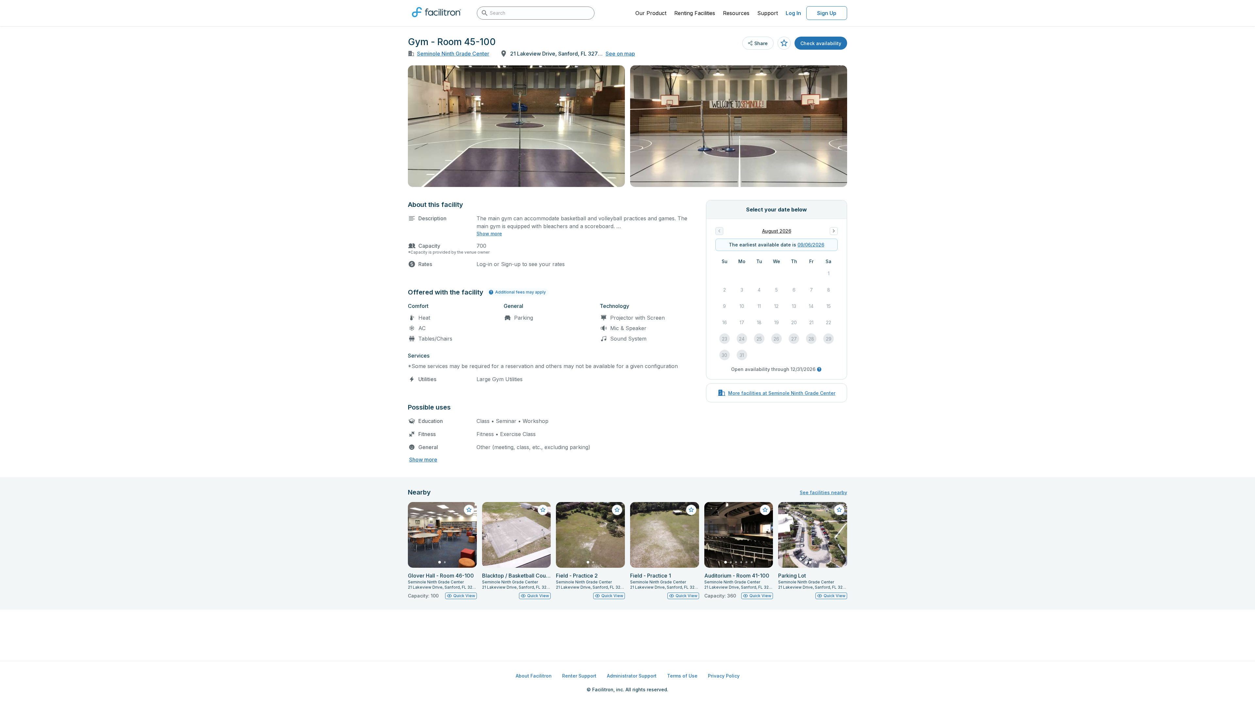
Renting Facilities (694, 13)
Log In (793, 13)
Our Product (650, 13)
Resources (736, 13)
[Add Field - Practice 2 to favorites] (617, 510)
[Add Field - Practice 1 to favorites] (691, 510)
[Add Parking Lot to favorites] (839, 510)
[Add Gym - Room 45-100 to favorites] (784, 43)
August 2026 (776, 231)
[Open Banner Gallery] (516, 126)
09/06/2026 (810, 244)
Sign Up (826, 13)
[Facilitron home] (436, 19)
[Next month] (834, 231)
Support (767, 13)
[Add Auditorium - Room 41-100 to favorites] (765, 510)
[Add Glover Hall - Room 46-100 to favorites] (469, 510)
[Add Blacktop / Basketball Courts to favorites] (543, 510)
